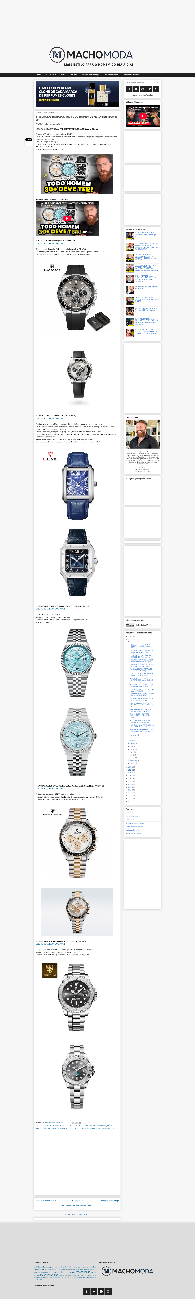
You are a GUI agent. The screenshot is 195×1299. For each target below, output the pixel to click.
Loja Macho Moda (111, 75)
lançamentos (70, 1272)
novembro (133, 735)
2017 (130, 787)
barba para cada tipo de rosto (56, 1267)
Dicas (37, 1266)
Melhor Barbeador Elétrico (134, 827)
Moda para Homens (132, 830)
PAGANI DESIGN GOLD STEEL (68, 1128)
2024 (130, 767)
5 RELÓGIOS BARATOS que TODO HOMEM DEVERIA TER (84, 1126)
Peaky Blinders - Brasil (133, 833)
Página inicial (77, 1201)
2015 (130, 793)
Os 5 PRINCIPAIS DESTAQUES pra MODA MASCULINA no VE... (141, 685)
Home (39, 75)
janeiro (132, 763)
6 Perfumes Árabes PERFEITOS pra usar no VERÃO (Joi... (142, 690)
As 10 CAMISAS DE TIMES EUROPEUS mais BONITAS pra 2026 (145, 234)
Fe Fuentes (119, 1279)
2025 (130, 639)
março (132, 758)
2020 (130, 778)
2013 (130, 798)
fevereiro (133, 761)
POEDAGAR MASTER (106, 1128)
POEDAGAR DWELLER (88, 1128)
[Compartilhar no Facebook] (80, 1123)
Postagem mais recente (46, 1201)
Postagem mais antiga (109, 1201)
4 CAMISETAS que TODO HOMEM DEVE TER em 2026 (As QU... (141, 674)
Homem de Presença (90, 75)
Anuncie (74, 75)
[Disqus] (77, 1163)
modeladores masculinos (87, 1275)
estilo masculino (57, 1272)
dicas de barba (50, 1269)
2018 (130, 784)
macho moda (83, 1272)
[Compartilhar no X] (78, 1123)
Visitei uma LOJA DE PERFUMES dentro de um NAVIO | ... (141, 670)
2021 (130, 776)
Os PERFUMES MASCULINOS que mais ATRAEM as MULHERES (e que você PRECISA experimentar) (147, 331)
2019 (130, 781)
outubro (132, 738)
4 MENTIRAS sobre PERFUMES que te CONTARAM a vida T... (142, 726)
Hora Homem (130, 820)
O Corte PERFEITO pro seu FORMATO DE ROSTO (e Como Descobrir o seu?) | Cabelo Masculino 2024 (146, 278)
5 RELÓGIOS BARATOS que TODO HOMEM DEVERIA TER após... (141, 661)
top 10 (39, 1280)
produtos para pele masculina (70, 1277)
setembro (133, 741)
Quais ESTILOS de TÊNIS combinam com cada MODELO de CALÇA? (146, 299)
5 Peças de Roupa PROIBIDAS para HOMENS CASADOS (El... (141, 651)
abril (131, 755)
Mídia (63, 75)
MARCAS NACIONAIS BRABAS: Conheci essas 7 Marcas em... (140, 710)
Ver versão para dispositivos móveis (77, 1205)
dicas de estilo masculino (87, 1269)
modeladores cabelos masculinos (68, 1275)
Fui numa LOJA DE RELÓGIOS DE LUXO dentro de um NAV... (141, 699)
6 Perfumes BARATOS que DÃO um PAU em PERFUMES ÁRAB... (141, 665)
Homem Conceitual (132, 816)
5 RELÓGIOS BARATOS (54, 1126)
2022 (130, 773)
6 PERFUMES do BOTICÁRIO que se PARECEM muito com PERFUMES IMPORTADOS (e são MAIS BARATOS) (146, 246)
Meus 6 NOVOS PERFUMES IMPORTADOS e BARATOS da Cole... (141, 715)
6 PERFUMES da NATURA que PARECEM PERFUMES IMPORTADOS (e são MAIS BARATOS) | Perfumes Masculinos (146, 267)
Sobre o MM (51, 75)
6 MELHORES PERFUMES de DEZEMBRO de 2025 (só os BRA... (140, 646)
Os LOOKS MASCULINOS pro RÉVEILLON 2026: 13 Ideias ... (141, 721)
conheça (70, 1267)
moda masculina (49, 1275)
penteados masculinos (55, 1277)
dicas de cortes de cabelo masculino (67, 1269)
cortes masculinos (40, 1269)
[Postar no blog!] (76, 1123)
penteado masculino (41, 1278)
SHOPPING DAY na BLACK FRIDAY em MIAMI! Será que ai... (142, 695)
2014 (130, 796)
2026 (130, 636)
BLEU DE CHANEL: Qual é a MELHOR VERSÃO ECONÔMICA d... (141, 705)
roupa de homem (84, 1278)
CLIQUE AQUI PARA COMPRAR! (50, 243)
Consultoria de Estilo (131, 75)
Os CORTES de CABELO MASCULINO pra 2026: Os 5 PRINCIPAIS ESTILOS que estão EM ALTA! (146, 257)
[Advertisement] (92, 21)
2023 (130, 770)
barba (43, 1267)
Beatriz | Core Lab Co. (53, 1122)
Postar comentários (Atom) (80, 1214)
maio (132, 752)
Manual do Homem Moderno (135, 823)
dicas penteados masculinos (42, 1272)
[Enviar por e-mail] (73, 1123)
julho (132, 746)
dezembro (133, 642)
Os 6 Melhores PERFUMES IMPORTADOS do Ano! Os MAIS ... (141, 680)
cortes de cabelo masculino (85, 1267)
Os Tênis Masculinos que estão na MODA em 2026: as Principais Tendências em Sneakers (146, 310)
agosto (132, 743)
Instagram (142, 467)
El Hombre (129, 813)
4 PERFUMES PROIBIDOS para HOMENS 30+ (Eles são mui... (140, 656)
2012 (130, 801)
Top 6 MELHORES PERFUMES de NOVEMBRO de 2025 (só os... (141, 730)
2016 (130, 790)
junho (132, 749)
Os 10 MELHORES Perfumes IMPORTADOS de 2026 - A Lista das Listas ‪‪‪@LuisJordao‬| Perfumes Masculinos (147, 321)
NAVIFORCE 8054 (49, 1128)
